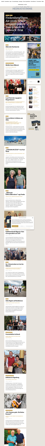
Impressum (28, 228)
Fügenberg (7, 375)
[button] (32, 217)
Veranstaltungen (15, 1)
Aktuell (2, 1)
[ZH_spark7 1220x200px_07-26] (22, 38)
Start (11, 21)
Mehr (43, 1)
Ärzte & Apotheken (26, 1)
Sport (11, 1)
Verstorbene (39, 1)
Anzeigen (20, 1)
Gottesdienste (33, 1)
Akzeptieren (15, 226)
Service (25, 4)
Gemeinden (7, 1)
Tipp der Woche (11, 63)
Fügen (7, 410)
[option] (22, 23)
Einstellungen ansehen (29, 226)
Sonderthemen (21, 4)
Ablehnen (22, 226)
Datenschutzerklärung (18, 228)
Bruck (7, 332)
